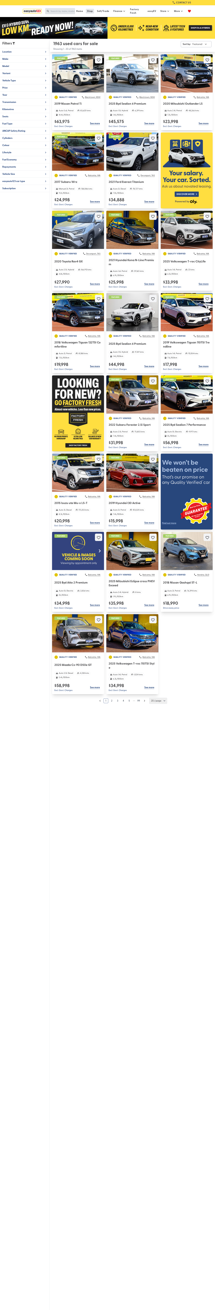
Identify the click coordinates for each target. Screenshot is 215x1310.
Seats (5, 116)
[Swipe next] (99, 73)
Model (5, 66)
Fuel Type (7, 123)
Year (4, 94)
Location (7, 51)
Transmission (9, 102)
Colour (5, 145)
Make (5, 59)
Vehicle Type (9, 80)
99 (138, 700)
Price (5, 87)
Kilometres (8, 109)
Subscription (9, 188)
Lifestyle (6, 152)
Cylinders (7, 138)
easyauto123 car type (13, 181)
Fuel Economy (9, 159)
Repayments (9, 166)
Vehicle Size (8, 174)
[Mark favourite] (98, 59)
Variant (6, 73)
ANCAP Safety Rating (13, 130)
